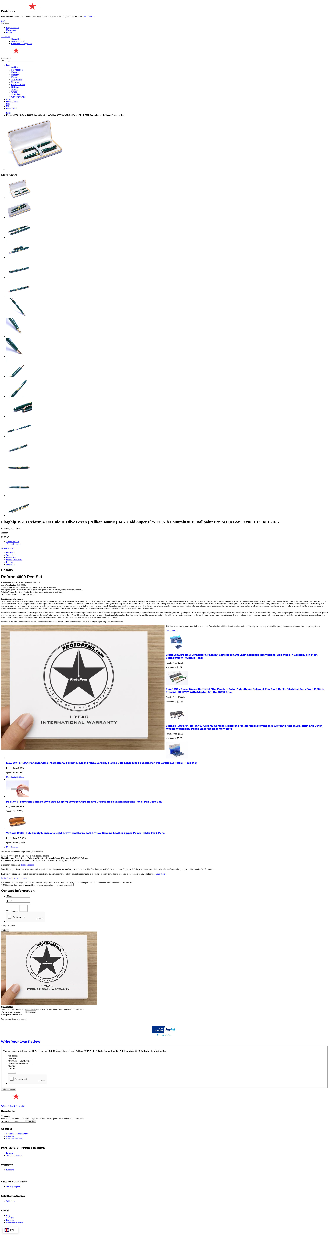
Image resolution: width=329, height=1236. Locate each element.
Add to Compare (14, 544)
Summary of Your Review (19, 1061)
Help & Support (12, 28)
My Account (11, 30)
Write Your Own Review (20, 1041)
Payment (9, 1153)
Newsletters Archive (14, 1222)
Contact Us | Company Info (17, 1134)
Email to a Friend (8, 548)
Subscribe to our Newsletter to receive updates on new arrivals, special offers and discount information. (42, 1009)
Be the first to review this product (14, 878)
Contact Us (15, 39)
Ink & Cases (11, 557)
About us (10, 1136)
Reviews (9, 562)
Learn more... (161, 874)
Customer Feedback (14, 1138)
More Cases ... (12, 847)
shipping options (27, 865)
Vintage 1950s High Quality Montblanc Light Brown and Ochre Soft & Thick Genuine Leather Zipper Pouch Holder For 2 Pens (85, 833)
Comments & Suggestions (21, 44)
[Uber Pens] (15, 1098)
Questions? (10, 564)
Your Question (12, 911)
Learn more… (171, 630)
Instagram (10, 1220)
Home (8, 113)
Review (12, 1066)
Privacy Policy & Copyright (12, 1106)
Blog (8, 1215)
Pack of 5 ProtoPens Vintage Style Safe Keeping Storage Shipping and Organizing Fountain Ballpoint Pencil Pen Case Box (84, 801)
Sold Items (10, 1201)
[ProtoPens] (32, 11)
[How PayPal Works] (164, 1032)
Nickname (13, 1056)
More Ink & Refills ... (15, 777)
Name (9, 896)
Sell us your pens (13, 1186)
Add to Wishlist (12, 542)
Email (9, 901)
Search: (4, 60)
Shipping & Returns (14, 560)
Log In (9, 32)
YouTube (10, 1218)
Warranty (10, 555)
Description (11, 553)
